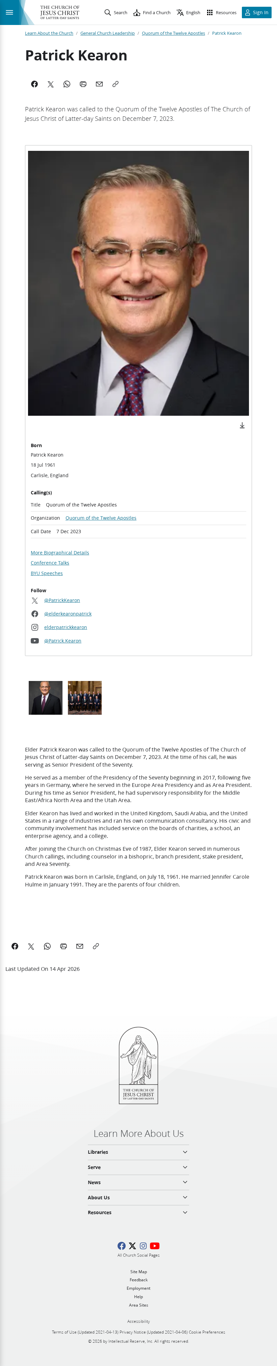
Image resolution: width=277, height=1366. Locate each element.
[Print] (83, 84)
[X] (50, 84)
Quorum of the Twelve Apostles (173, 33)
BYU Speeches (47, 573)
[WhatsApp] (67, 84)
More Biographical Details (60, 552)
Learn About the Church (49, 33)
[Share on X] (31, 946)
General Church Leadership (107, 33)
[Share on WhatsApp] (47, 946)
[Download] (242, 425)
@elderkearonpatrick (68, 613)
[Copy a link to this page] (96, 946)
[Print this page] (63, 946)
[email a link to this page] (79, 946)
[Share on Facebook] (15, 946)
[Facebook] (34, 84)
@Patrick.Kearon (62, 640)
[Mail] (99, 84)
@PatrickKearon (62, 600)
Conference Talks (50, 562)
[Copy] (115, 84)
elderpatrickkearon (65, 627)
